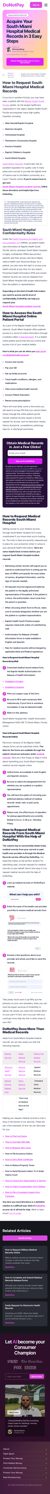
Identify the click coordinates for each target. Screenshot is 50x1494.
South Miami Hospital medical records (22, 186)
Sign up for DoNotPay (25, 461)
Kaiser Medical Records (22, 1057)
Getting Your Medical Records (39, 1057)
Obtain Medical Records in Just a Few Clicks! (25, 62)
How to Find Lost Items (16, 1136)
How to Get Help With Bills (17, 1142)
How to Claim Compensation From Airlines (25, 1186)
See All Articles (25, 1238)
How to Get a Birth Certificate (19, 1159)
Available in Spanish (14, 687)
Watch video (13, 1412)
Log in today (15, 1213)
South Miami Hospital (13, 164)
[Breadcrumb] (4, 75)
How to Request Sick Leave (18, 1148)
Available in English (14, 681)
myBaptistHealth (26, 337)
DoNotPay (13, 5)
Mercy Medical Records (22, 1084)
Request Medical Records (17, 15)
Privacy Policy (37, 469)
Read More (9, 1267)
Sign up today (37, 1376)
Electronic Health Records (8, 1071)
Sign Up (36, 5)
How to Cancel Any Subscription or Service (25, 1180)
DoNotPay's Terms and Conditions (17, 469)
